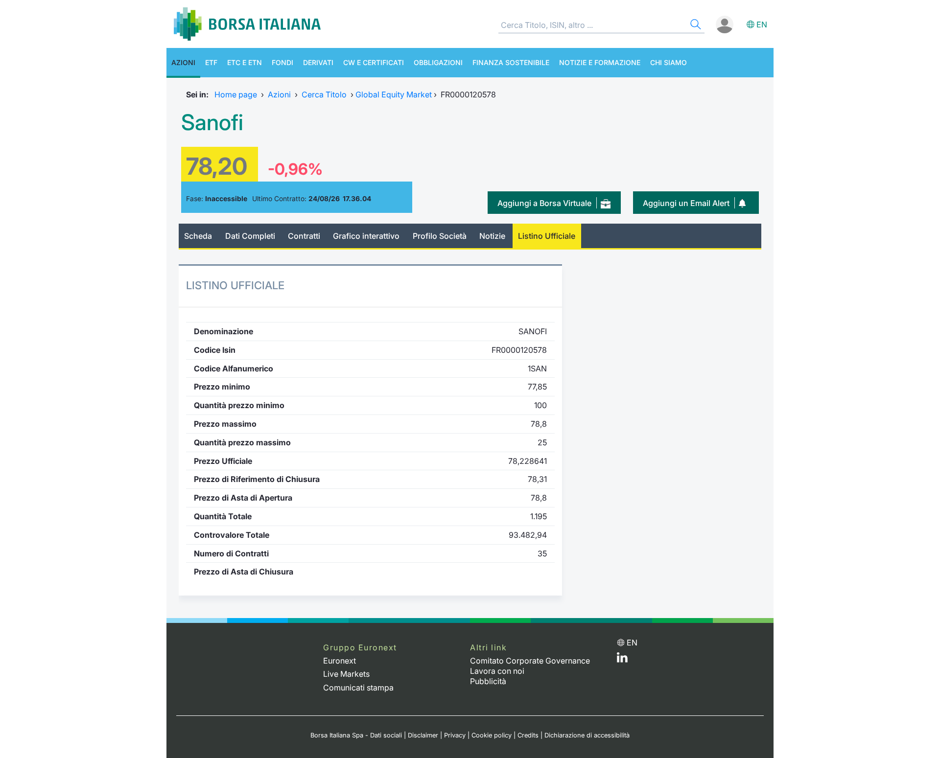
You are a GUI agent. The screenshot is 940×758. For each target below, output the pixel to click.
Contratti (304, 236)
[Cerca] (695, 25)
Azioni (183, 62)
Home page (235, 94)
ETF (211, 62)
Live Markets (346, 674)
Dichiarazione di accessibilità (587, 735)
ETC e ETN (244, 62)
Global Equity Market (393, 94)
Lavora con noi (497, 671)
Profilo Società (440, 236)
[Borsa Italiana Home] (247, 24)
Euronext (339, 661)
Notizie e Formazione (599, 62)
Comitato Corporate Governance (530, 661)
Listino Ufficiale (546, 236)
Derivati (318, 62)
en (761, 24)
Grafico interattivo (366, 236)
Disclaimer (423, 735)
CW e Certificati (373, 62)
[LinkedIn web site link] (622, 660)
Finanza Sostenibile (510, 62)
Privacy (455, 735)
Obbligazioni (438, 62)
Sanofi (212, 122)
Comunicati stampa (358, 687)
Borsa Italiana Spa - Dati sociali (356, 735)
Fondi (282, 62)
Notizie (492, 236)
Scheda (198, 236)
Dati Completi (250, 236)
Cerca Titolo (324, 94)
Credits (528, 735)
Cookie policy (491, 735)
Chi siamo (668, 62)
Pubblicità (488, 681)
